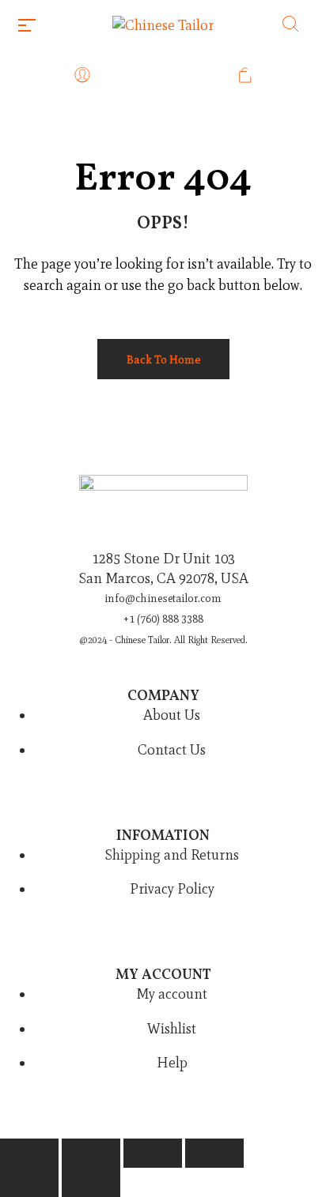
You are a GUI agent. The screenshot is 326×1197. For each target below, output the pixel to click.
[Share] (152, 1153)
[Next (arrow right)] (91, 1182)
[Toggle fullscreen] (91, 1153)
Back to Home (163, 359)
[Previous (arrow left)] (29, 1182)
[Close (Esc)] (214, 1153)
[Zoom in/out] (29, 1153)
